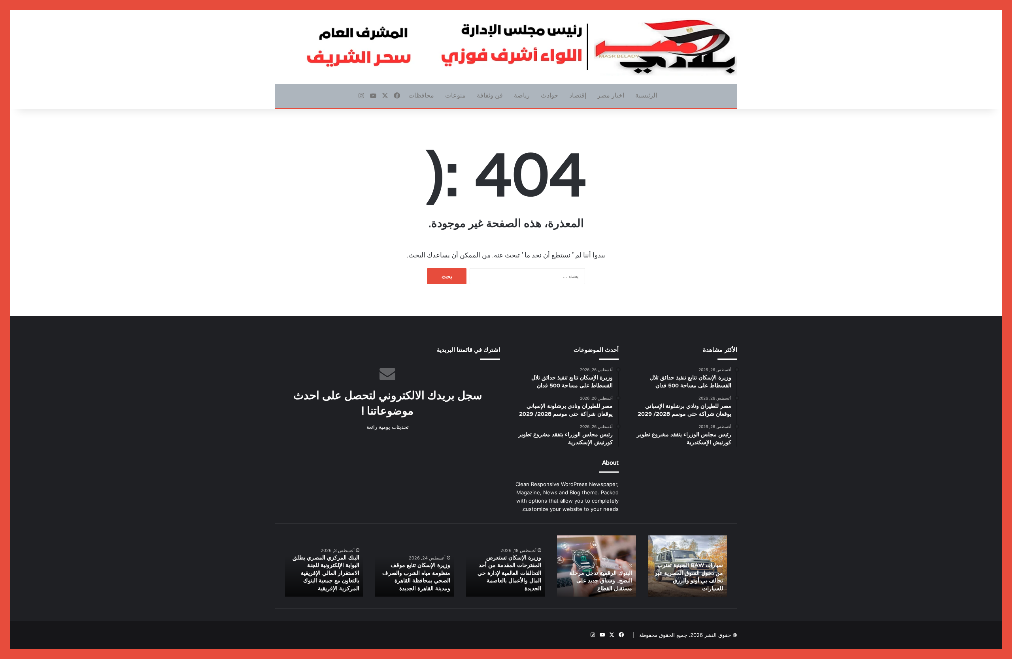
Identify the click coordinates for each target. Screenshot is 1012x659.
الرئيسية (646, 95)
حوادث (549, 95)
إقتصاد (577, 95)
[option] (687, 566)
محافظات (421, 95)
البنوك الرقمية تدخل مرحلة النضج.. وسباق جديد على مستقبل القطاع (600, 580)
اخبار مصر (610, 95)
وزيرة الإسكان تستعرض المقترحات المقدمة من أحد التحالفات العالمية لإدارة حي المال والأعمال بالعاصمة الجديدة (509, 573)
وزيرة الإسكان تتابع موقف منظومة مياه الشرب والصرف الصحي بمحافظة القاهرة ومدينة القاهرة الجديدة (416, 576)
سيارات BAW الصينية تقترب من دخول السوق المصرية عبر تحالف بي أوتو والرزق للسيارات (689, 576)
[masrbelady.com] (506, 47)
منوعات (455, 95)
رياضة (522, 95)
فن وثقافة (490, 95)
